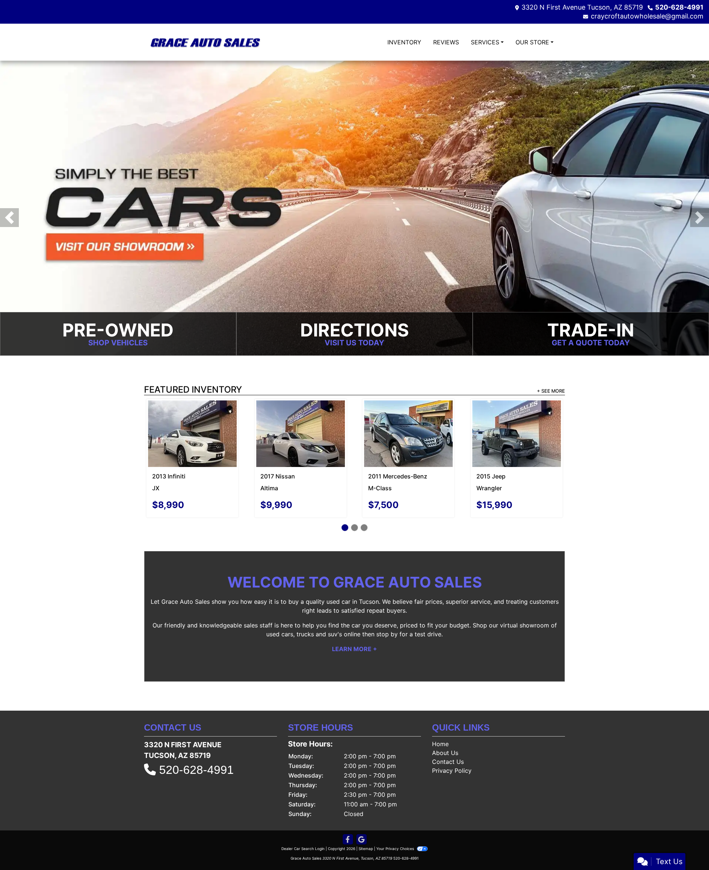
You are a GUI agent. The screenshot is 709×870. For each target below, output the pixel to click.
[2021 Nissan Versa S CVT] (300, 418)
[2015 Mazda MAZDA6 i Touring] (408, 418)
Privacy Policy (452, 756)
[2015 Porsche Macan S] (192, 419)
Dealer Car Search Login (303, 834)
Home (440, 730)
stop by (387, 620)
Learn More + (354, 635)
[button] (9, 218)
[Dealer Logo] (205, 42)
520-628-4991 (679, 7)
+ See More (551, 392)
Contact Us (448, 747)
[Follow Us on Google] (361, 825)
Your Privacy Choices (395, 834)
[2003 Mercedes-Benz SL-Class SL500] (516, 427)
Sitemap (366, 834)
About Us (445, 738)
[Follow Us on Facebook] (348, 825)
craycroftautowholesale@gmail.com (647, 16)
